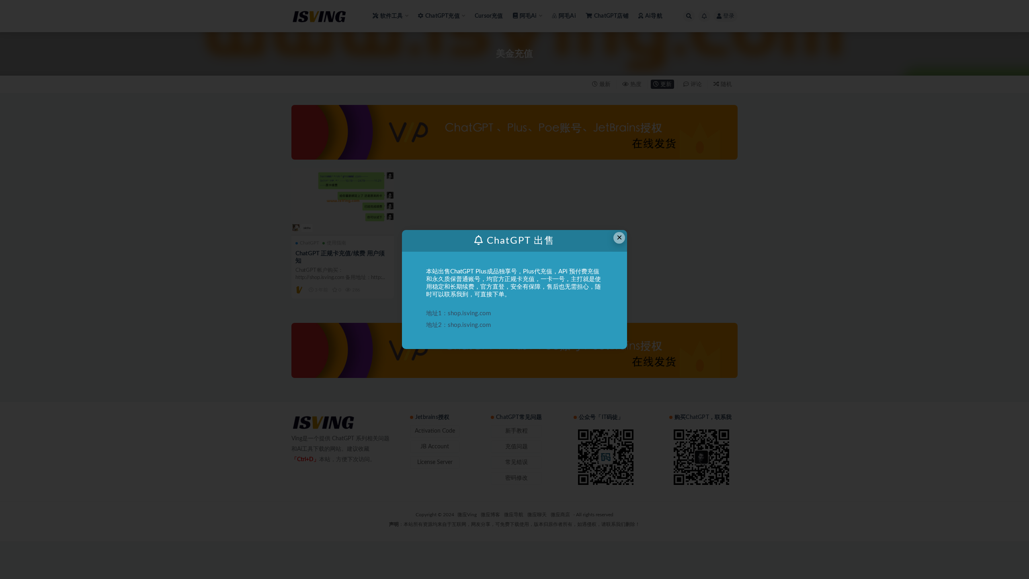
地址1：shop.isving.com (458, 313)
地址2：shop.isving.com (458, 325)
